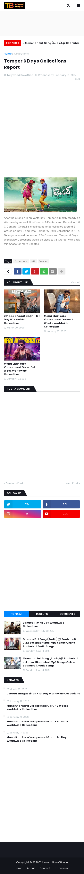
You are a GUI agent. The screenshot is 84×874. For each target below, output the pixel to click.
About (31, 868)
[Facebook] (17, 271)
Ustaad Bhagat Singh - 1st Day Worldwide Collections (22, 319)
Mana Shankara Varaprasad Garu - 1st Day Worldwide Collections (37, 739)
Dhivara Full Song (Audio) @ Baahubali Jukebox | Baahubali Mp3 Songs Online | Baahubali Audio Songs (49, 643)
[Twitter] (26, 271)
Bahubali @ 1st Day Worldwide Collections (43, 624)
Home (8, 54)
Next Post (72, 483)
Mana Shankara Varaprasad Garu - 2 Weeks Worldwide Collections (58, 321)
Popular (16, 614)
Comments (67, 614)
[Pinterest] (35, 271)
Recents (42, 614)
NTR (33, 261)
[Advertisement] (42, 134)
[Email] (53, 271)
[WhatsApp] (44, 271)
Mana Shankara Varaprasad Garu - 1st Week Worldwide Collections (19, 369)
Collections (21, 54)
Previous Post (14, 483)
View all (75, 282)
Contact (44, 868)
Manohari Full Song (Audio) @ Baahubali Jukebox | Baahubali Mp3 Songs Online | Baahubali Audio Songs (52, 43)
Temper (43, 261)
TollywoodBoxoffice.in (53, 862)
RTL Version (62, 868)
